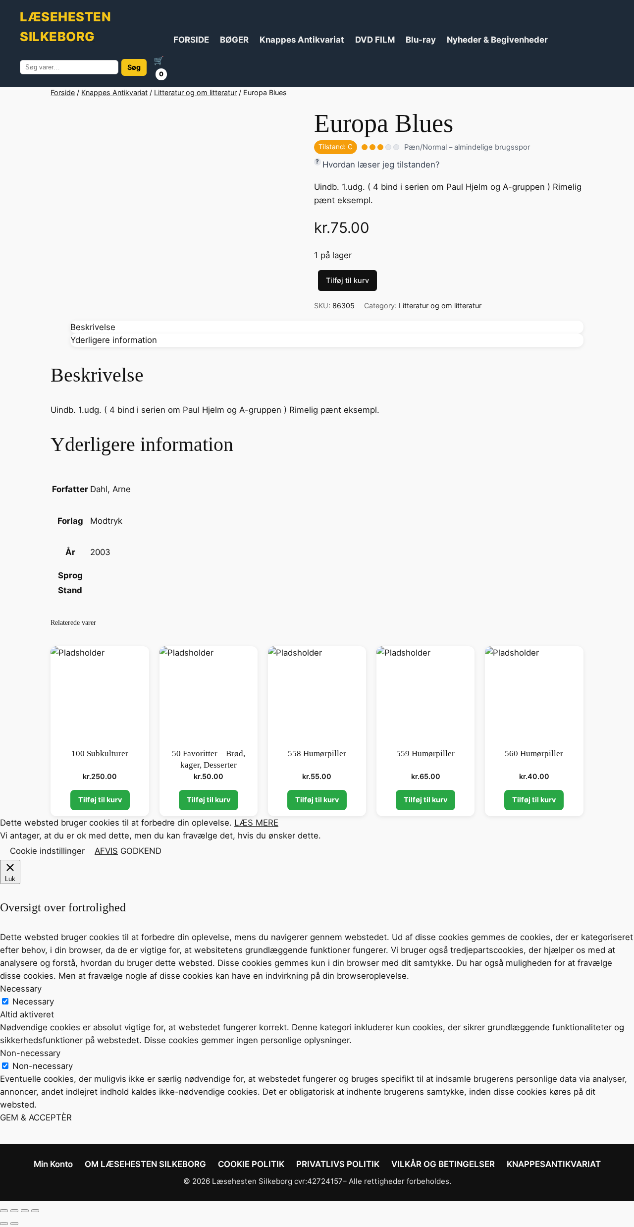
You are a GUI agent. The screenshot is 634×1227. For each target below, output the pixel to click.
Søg (134, 67)
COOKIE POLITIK (251, 1164)
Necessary (33, 1001)
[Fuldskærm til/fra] (14, 1210)
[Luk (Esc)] (35, 1210)
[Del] (25, 1210)
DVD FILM (375, 40)
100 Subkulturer (99, 753)
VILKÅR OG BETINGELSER (443, 1164)
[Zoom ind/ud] (4, 1210)
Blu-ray (421, 40)
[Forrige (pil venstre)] (4, 1223)
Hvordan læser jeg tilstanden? (381, 164)
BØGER (234, 40)
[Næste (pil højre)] (14, 1223)
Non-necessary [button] (30, 1053)
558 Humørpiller (317, 753)
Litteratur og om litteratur (195, 92)
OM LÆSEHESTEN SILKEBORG (145, 1164)
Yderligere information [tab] (113, 340)
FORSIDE (191, 40)
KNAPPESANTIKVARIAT (554, 1164)
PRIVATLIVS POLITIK (337, 1164)
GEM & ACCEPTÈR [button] (36, 1117)
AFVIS (106, 851)
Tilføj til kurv (347, 280)
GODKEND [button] (140, 851)
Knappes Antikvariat (302, 40)
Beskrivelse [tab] (92, 327)
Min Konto (53, 1164)
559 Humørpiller (425, 753)
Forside (63, 92)
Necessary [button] (21, 989)
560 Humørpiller (534, 753)
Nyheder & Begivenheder (497, 40)
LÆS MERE (256, 823)
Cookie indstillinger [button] (47, 851)
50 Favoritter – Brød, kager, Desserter (208, 759)
